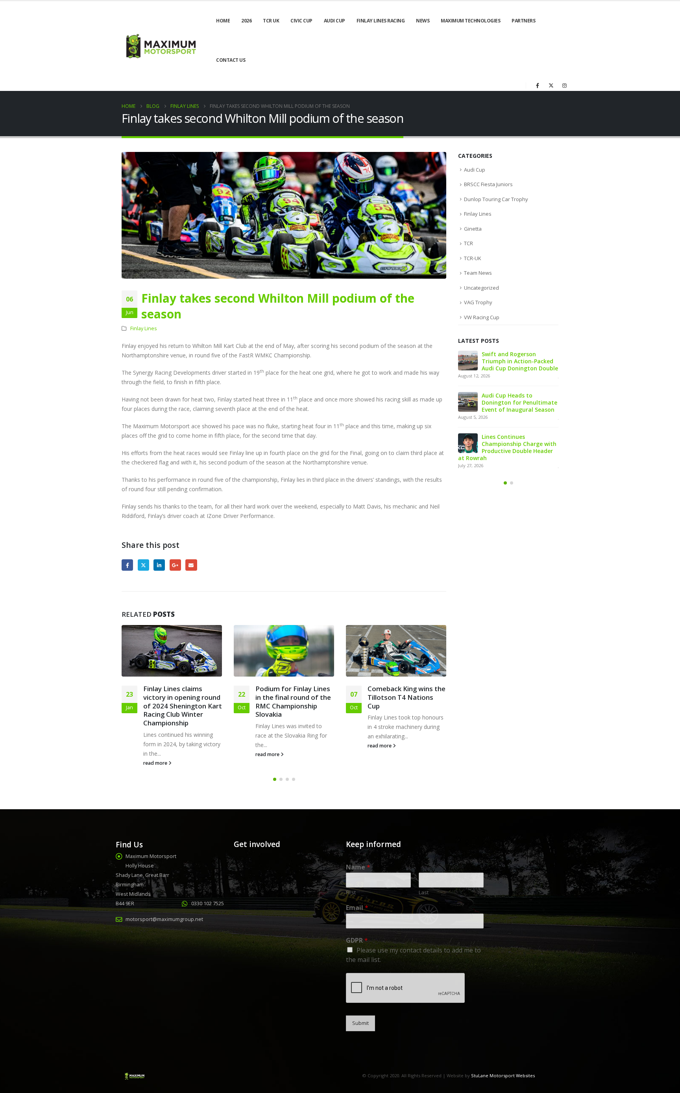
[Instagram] (564, 85)
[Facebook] (537, 85)
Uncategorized (481, 287)
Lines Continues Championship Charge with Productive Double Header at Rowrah (507, 447)
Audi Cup (334, 20)
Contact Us (230, 60)
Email (191, 565)
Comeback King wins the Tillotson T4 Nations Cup (406, 697)
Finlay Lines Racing (381, 20)
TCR (468, 243)
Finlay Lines (143, 328)
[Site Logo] (160, 46)
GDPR (357, 940)
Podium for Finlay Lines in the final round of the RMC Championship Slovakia (293, 701)
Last (424, 892)
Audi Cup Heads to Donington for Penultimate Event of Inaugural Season (519, 402)
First (351, 892)
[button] (275, 779)
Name (358, 867)
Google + (175, 565)
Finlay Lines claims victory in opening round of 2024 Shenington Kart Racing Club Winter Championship (182, 705)
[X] (550, 85)
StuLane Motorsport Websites (503, 1075)
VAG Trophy (478, 302)
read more (155, 763)
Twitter (143, 565)
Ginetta (473, 228)
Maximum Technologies (470, 20)
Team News (478, 272)
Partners (523, 20)
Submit (360, 1023)
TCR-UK (472, 258)
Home (223, 20)
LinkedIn (159, 565)
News (422, 20)
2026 (246, 20)
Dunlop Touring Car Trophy (496, 199)
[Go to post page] (172, 651)
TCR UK (271, 20)
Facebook (127, 565)
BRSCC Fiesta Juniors (488, 184)
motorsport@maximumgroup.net (164, 919)
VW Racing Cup (481, 317)
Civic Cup (301, 20)
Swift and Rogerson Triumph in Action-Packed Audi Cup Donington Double (520, 361)
